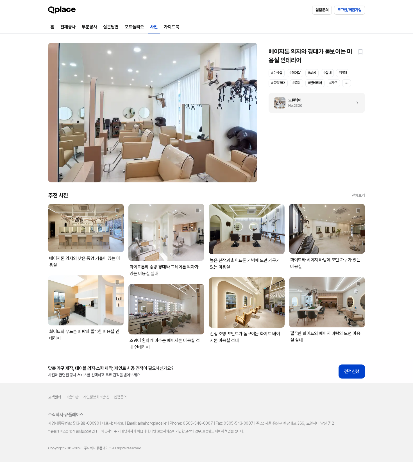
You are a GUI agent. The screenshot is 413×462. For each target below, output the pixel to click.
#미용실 (276, 73)
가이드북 (171, 27)
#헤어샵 (294, 73)
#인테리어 (315, 83)
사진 (154, 27)
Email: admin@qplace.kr (147, 423)
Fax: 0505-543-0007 (234, 423)
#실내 (327, 73)
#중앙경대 (278, 83)
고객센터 (54, 397)
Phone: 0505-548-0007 (191, 423)
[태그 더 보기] (346, 83)
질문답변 (110, 27)
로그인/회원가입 (349, 10)
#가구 (333, 83)
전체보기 (358, 195)
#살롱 (312, 73)
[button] (360, 51)
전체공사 (68, 27)
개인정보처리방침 (96, 397)
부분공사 (89, 27)
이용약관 (71, 397)
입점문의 (322, 10)
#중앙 (296, 83)
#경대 (343, 73)
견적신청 (351, 371)
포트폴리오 (134, 27)
